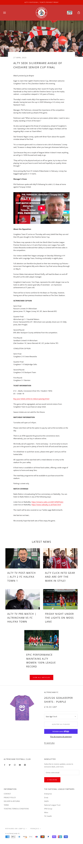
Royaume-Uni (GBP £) (15, 829)
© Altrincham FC (12, 833)
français (34, 829)
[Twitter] (9, 764)
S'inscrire (52, 780)
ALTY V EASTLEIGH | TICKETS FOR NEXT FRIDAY (41, 2)
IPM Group (48, 809)
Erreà (46, 797)
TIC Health (48, 816)
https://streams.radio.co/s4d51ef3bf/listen (47, 502)
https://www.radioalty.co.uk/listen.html (46, 505)
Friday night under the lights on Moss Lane (59, 617)
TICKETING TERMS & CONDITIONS (16, 809)
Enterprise (48, 794)
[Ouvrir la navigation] (4, 13)
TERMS (6, 805)
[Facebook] (4, 764)
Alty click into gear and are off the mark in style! (60, 576)
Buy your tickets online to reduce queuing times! (31, 399)
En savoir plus (49, 743)
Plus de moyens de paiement (61, 736)
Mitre (46, 812)
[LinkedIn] (25, 764)
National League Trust (52, 805)
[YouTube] (20, 764)
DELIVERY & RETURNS (12, 801)
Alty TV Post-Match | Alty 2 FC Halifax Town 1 (21, 576)
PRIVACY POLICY (10, 797)
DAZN (46, 801)
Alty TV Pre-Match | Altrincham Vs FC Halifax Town (21, 617)
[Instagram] (15, 764)
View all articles (41, 677)
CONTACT (7, 794)
